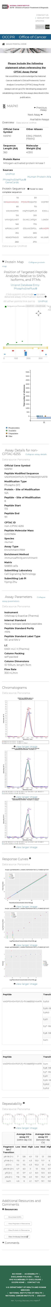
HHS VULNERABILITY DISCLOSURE (25, 1279)
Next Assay (34, 114)
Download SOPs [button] (14, 1217)
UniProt (10, 174)
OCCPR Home (17, 1282)
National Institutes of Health (25, 1293)
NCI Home (17, 1274)
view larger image (26, 746)
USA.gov (41, 1296)
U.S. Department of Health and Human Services (26, 1288)
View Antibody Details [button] (17, 1237)
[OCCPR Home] (3, 44)
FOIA (37, 1277)
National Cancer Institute (20, 1296)
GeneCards (12, 182)
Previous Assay (41, 108)
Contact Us (42, 15)
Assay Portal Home (16, 44)
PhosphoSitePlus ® (14, 179)
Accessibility (31, 1274)
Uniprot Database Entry (25, 285)
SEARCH (48, 27)
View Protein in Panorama (19, 1230)
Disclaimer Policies (21, 1277)
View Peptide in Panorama (19, 1224)
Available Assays (39, 119)
